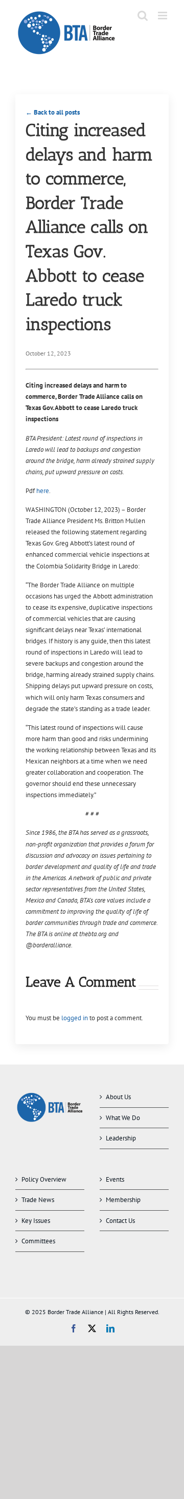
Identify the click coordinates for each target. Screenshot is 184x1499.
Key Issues (35, 1220)
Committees (38, 1241)
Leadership (121, 1138)
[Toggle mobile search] (142, 15)
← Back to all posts (53, 112)
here (42, 490)
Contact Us (120, 1220)
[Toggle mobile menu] (163, 15)
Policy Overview (43, 1179)
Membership (123, 1199)
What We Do (123, 1117)
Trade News (37, 1199)
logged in (74, 1018)
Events (115, 1179)
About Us (118, 1097)
